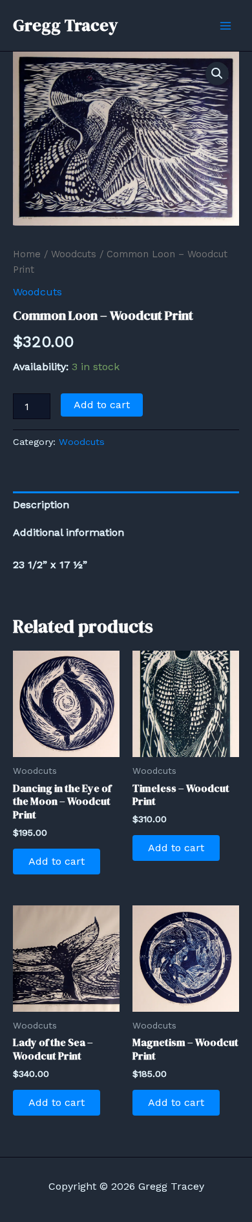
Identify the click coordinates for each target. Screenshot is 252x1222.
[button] (217, 73)
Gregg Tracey (65, 25)
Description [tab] (41, 504)
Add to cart (102, 405)
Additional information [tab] (68, 532)
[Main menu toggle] (225, 25)
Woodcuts (73, 254)
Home (27, 254)
